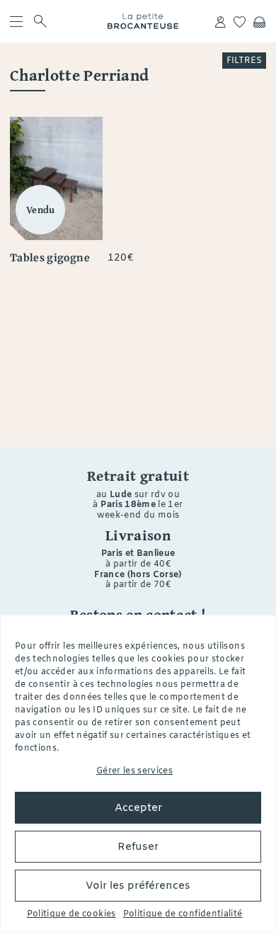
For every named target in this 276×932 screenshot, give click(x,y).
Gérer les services (134, 771)
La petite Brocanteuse (142, 21)
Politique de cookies (71, 914)
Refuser (138, 847)
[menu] (16, 21)
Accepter (138, 808)
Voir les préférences (138, 886)
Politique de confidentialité (183, 914)
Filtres (244, 61)
